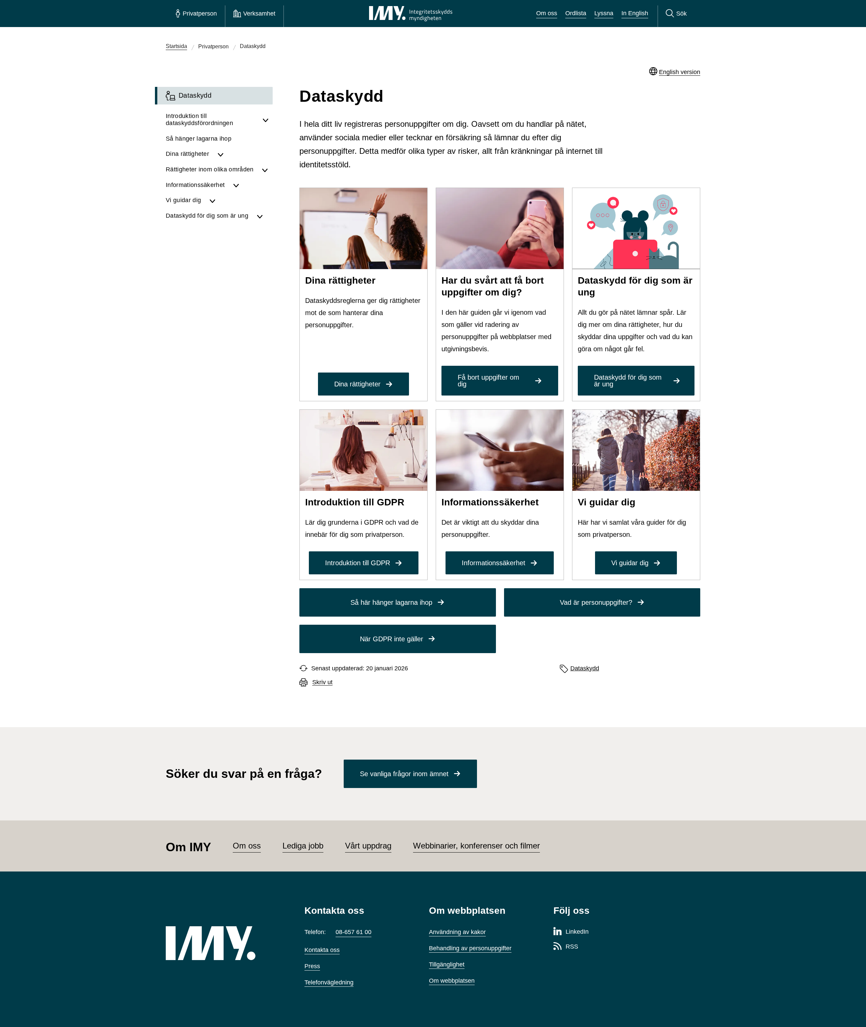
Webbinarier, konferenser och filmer (476, 845)
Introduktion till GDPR (357, 563)
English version (679, 72)
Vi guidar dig (629, 563)
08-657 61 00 (353, 932)
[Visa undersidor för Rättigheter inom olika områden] (265, 169)
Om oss (546, 13)
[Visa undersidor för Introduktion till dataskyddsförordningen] (265, 120)
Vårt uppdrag (368, 845)
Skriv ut (322, 682)
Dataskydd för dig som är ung (628, 381)
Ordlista (575, 13)
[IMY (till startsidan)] (225, 943)
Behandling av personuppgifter (470, 948)
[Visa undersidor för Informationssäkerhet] (251, 185)
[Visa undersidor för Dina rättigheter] (243, 154)
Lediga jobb (302, 845)
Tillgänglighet (446, 964)
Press (312, 966)
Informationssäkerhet (493, 563)
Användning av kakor (457, 932)
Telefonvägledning (329, 982)
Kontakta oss (322, 950)
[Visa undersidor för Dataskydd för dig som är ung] (263, 216)
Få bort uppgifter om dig (488, 381)
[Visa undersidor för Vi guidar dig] (239, 200)
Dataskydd (584, 668)
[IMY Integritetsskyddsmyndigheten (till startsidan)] (410, 13)
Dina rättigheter (357, 384)
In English (634, 13)
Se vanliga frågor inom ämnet (404, 774)
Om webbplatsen (452, 980)
